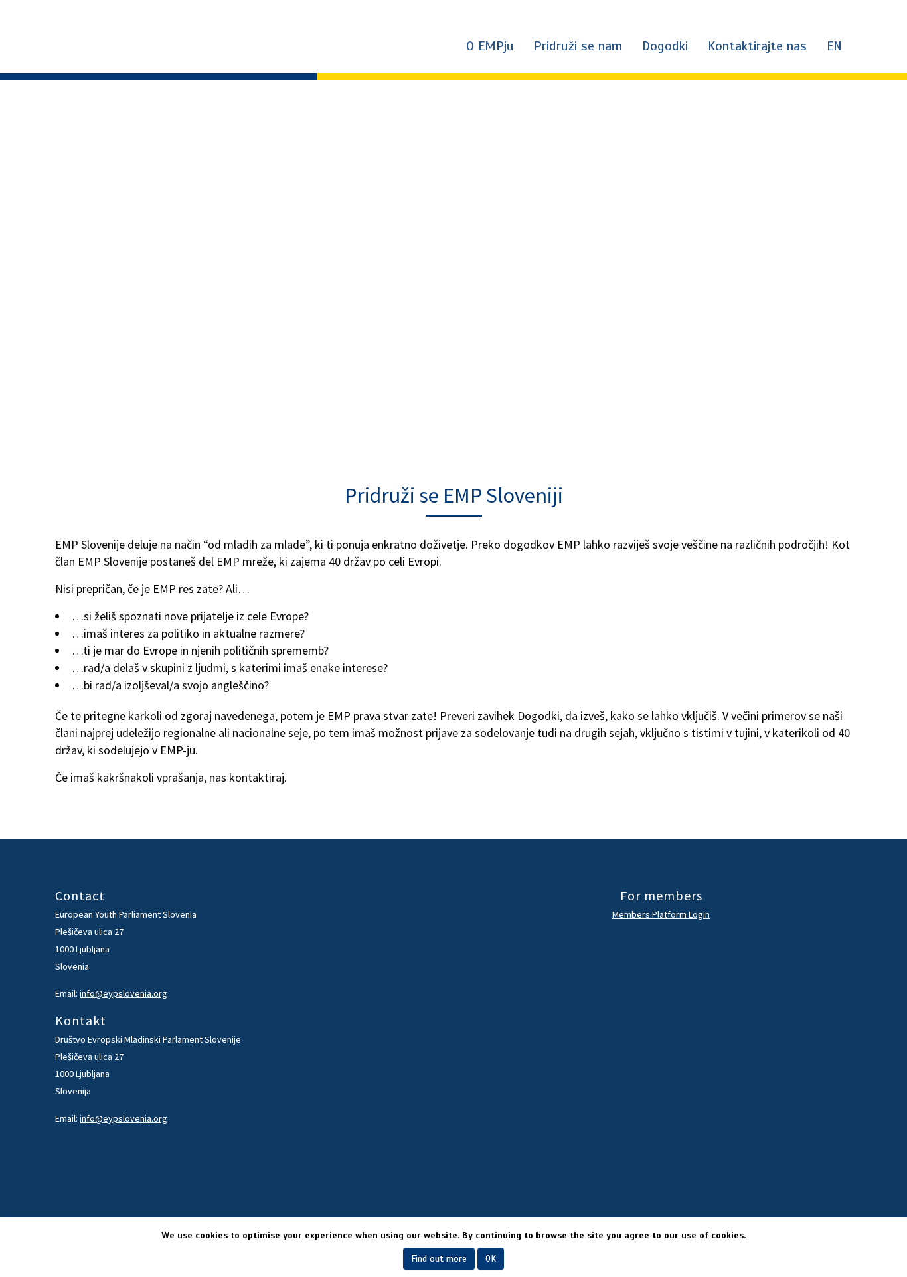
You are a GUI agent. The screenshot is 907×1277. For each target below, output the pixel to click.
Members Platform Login (661, 914)
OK (490, 1258)
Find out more (439, 1258)
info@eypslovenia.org (123, 993)
